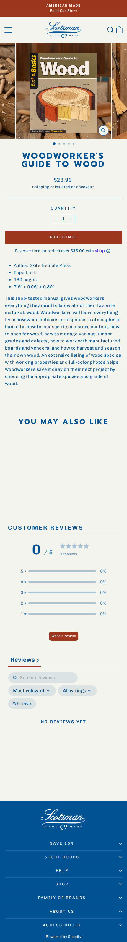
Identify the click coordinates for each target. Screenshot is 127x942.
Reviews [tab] (24, 659)
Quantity (63, 208)
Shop (62, 884)
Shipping (40, 187)
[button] (63, 571)
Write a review (63, 636)
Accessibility (62, 925)
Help (62, 870)
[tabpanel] (63, 729)
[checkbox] (22, 703)
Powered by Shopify (63, 937)
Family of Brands (62, 898)
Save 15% (62, 843)
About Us (62, 911)
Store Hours (62, 857)
